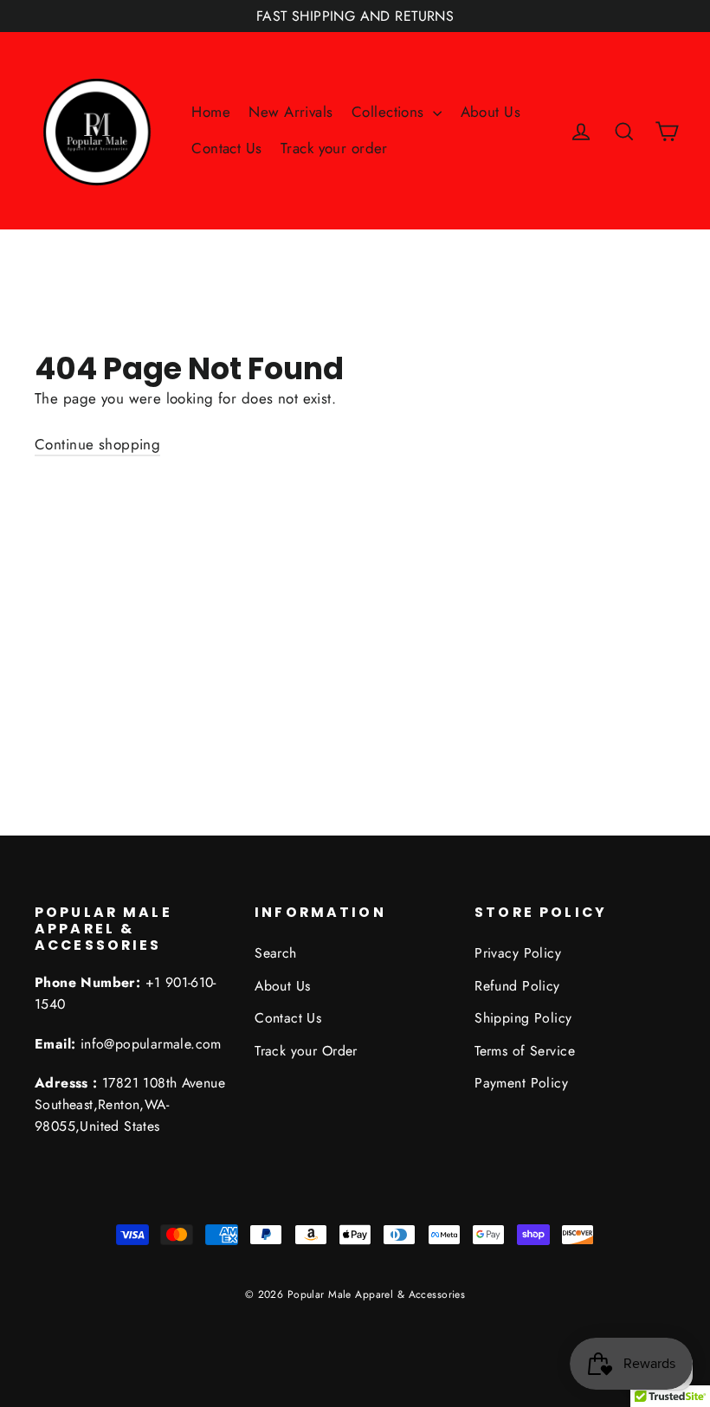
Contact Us (226, 148)
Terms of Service (524, 1051)
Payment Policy (521, 1083)
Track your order (334, 148)
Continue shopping (97, 444)
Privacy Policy (517, 953)
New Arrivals (290, 111)
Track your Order (306, 1051)
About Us (490, 111)
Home (210, 111)
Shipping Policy (522, 1018)
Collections (390, 111)
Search (276, 953)
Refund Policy (517, 986)
